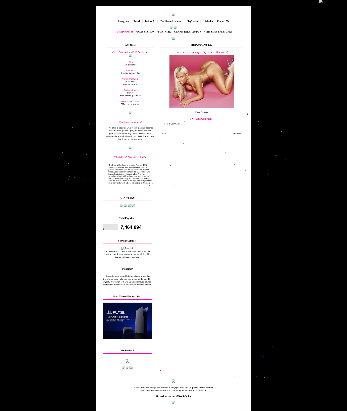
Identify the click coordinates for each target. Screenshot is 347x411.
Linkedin (208, 21)
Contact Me (223, 21)
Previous (237, 134)
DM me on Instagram (130, 104)
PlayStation (192, 21)
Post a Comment (172, 124)
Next (164, 134)
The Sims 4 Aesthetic (170, 21)
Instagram (123, 21)
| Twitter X (149, 21)
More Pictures (201, 112)
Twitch (137, 21)
